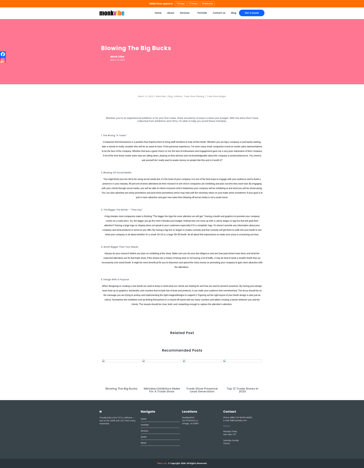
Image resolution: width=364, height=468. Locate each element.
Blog (233, 12)
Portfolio (202, 12)
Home (158, 12)
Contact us (219, 12)
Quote (144, 436)
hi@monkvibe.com (238, 420)
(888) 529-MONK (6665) (241, 417)
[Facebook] (3, 54)
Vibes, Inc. (162, 463)
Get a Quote (252, 12)
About (170, 12)
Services (185, 12)
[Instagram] (3, 60)
